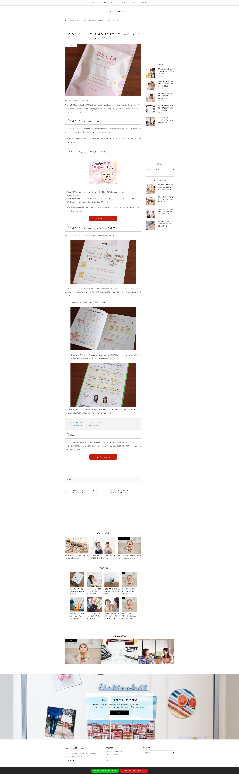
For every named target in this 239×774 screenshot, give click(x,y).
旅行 (134, 2)
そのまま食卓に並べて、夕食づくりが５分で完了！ (85, 422)
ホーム (95, 2)
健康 (70, 479)
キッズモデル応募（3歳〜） (133, 770)
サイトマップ (109, 757)
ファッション (124, 2)
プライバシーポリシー (111, 760)
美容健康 (143, 2)
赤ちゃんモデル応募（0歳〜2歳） (104, 770)
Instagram (119, 713)
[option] (83, 651)
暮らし (113, 2)
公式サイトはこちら (103, 218)
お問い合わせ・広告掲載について (114, 751)
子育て (104, 2)
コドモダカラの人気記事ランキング (115, 754)
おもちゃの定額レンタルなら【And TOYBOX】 (84, 425)
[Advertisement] (87, 512)
